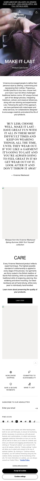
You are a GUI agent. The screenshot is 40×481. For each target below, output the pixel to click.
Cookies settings (20, 476)
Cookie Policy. (25, 460)
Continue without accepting (20, 465)
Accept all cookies (20, 471)
